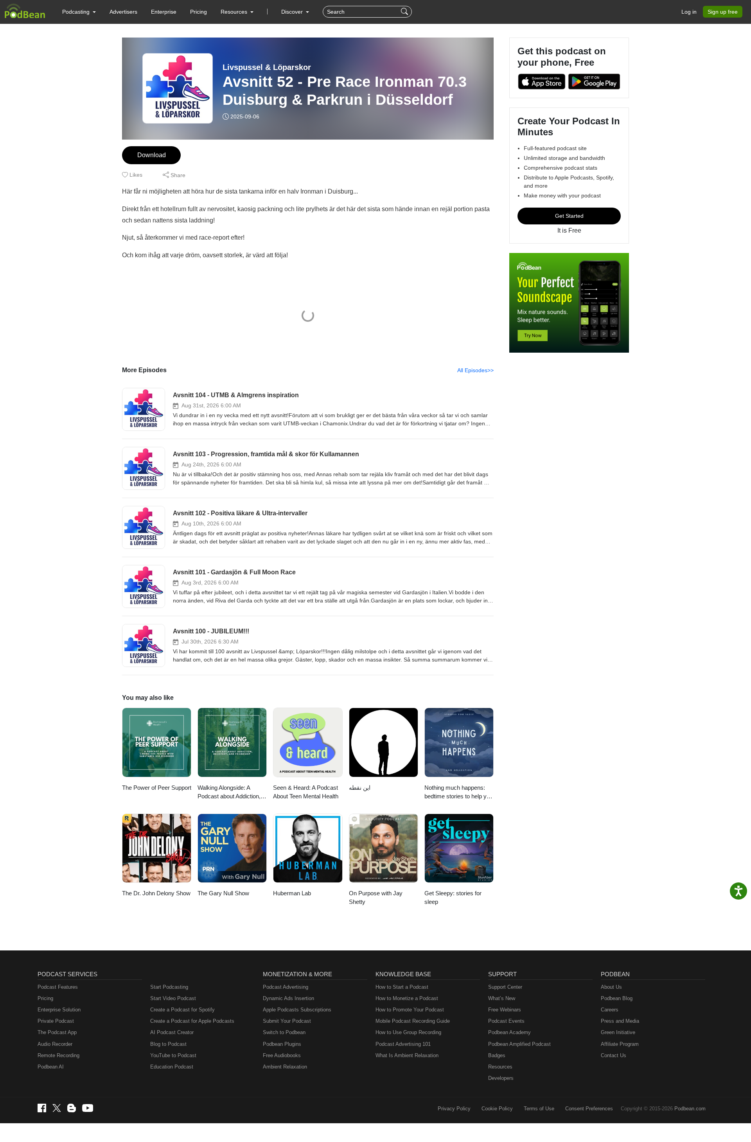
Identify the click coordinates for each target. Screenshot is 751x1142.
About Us (611, 987)
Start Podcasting (169, 987)
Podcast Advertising (285, 987)
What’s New (501, 998)
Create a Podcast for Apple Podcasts (192, 1021)
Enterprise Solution (59, 1010)
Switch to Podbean (284, 1032)
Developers (501, 1078)
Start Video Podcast (173, 998)
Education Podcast (171, 1067)
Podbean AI (51, 1067)
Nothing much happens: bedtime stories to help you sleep (458, 792)
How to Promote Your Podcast (410, 1010)
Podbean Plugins (282, 1044)
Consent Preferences (589, 1109)
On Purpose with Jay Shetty (375, 897)
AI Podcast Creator (172, 1032)
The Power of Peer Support (156, 787)
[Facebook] (42, 1108)
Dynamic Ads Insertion (288, 998)
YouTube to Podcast (173, 1055)
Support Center (505, 987)
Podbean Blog (616, 998)
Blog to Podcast (168, 1044)
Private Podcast (56, 1021)
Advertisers (123, 12)
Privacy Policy (454, 1109)
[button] (79, 11)
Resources (500, 1067)
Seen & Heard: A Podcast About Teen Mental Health (305, 792)
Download (151, 155)
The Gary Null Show (223, 893)
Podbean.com (690, 1109)
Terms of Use (539, 1109)
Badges (496, 1055)
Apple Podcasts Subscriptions (297, 1010)
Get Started (569, 216)
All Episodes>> (475, 370)
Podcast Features (58, 987)
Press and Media (620, 1021)
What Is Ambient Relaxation (407, 1055)
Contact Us (613, 1055)
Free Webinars (504, 1010)
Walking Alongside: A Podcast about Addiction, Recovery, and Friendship (230, 792)
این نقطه (359, 787)
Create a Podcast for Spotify (182, 1010)
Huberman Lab (292, 893)
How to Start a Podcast (402, 987)
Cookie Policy (497, 1109)
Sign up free (723, 12)
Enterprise (163, 12)
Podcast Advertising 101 (403, 1044)
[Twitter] (56, 1108)
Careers (609, 1010)
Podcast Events (506, 1021)
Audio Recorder (55, 1044)
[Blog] (71, 1108)
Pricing (198, 12)
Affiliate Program (620, 1044)
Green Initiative (618, 1032)
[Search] (405, 11)
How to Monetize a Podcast (407, 998)
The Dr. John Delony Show (156, 893)
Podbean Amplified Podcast (519, 1044)
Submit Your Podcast (287, 1021)
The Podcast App (57, 1032)
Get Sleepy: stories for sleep (453, 897)
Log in (689, 12)
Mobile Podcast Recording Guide (413, 1021)
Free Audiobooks (282, 1055)
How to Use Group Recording (408, 1032)
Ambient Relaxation (285, 1067)
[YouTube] (87, 1108)
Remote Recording (58, 1055)
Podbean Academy (509, 1032)
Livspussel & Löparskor (267, 67)
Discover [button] (292, 12)
